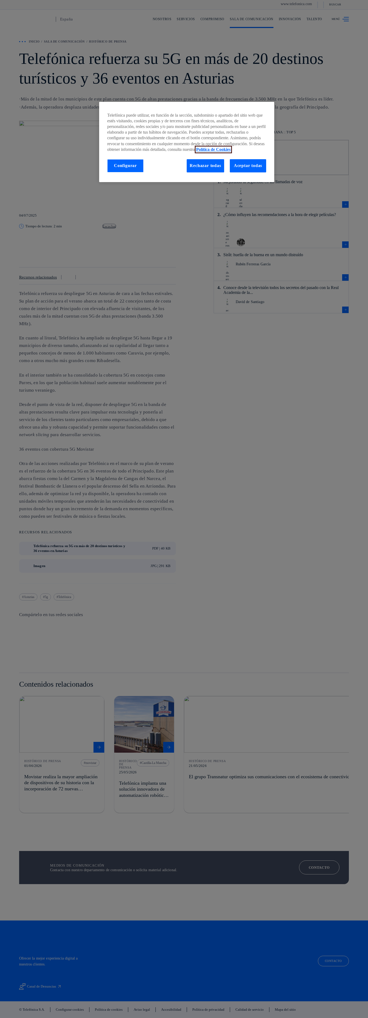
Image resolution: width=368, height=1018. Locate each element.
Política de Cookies (213, 149)
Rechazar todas (205, 165)
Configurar (125, 165)
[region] (186, 142)
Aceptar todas (248, 165)
